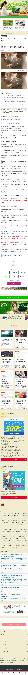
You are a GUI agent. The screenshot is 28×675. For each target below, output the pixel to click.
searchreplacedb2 (22, 38)
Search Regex (14, 38)
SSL (3, 40)
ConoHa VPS (14, 497)
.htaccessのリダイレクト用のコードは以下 (14, 104)
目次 (5, 93)
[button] (14, 276)
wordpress (4, 36)
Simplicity (3, 220)
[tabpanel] (7, 25)
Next (27, 25)
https (8, 38)
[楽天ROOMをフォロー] (14, 283)
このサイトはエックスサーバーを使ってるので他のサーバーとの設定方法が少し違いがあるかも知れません (14, 97)
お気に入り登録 (6, 50)
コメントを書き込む (14, 624)
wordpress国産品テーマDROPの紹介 (10, 587)
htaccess (4, 38)
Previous (1, 25)
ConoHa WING (14, 459)
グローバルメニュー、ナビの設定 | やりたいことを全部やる (13, 598)
